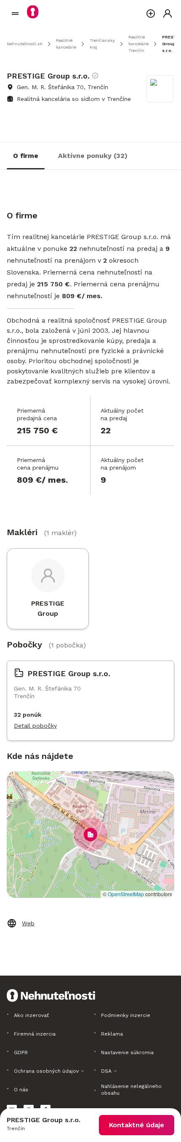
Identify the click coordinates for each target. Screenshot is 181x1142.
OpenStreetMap (126, 893)
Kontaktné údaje (136, 1125)
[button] (90, 834)
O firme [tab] (25, 156)
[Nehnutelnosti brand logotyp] (15, 13)
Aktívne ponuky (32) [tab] (93, 156)
